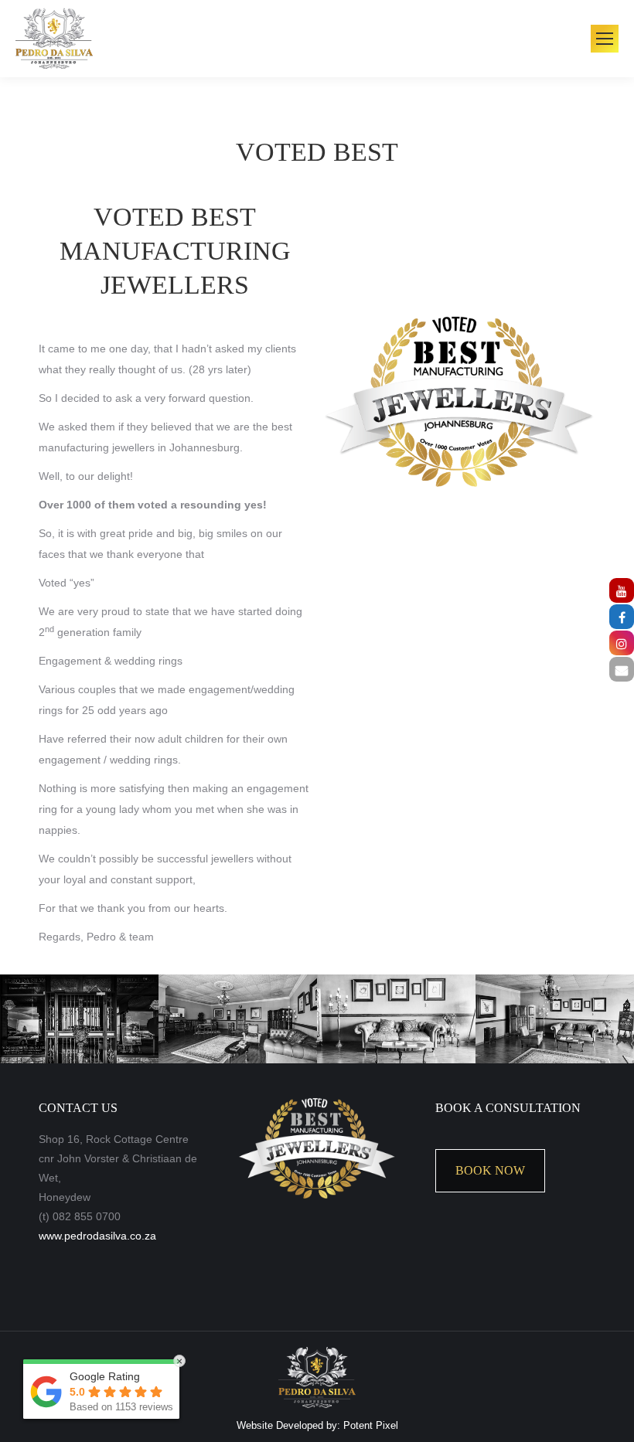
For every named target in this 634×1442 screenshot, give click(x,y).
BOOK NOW (490, 1170)
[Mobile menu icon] (605, 39)
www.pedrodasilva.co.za (97, 1235)
